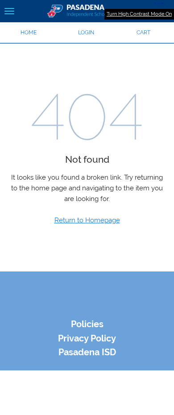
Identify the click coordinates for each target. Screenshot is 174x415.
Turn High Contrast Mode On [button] (139, 14)
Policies (87, 324)
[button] (86, 32)
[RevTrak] (87, 308)
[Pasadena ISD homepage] (87, 11)
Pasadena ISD (87, 352)
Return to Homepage (87, 220)
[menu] (9, 11)
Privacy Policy (87, 338)
